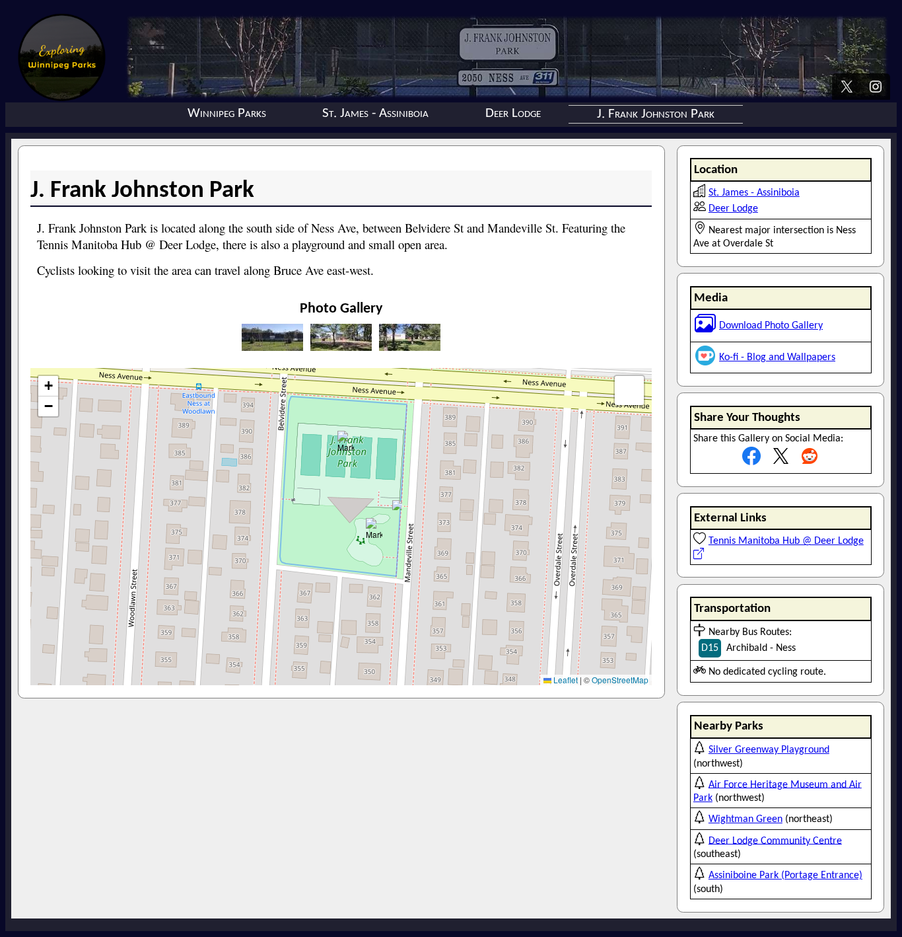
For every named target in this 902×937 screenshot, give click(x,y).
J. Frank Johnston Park (655, 114)
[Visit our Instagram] (875, 87)
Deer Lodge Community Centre (775, 840)
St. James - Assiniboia (375, 113)
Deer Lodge (513, 113)
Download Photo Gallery (771, 325)
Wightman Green (745, 819)
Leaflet (564, 679)
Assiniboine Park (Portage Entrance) (785, 875)
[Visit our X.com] (846, 87)
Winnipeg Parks (227, 113)
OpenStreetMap (620, 679)
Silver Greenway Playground (769, 750)
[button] (397, 505)
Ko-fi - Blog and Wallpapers (777, 357)
